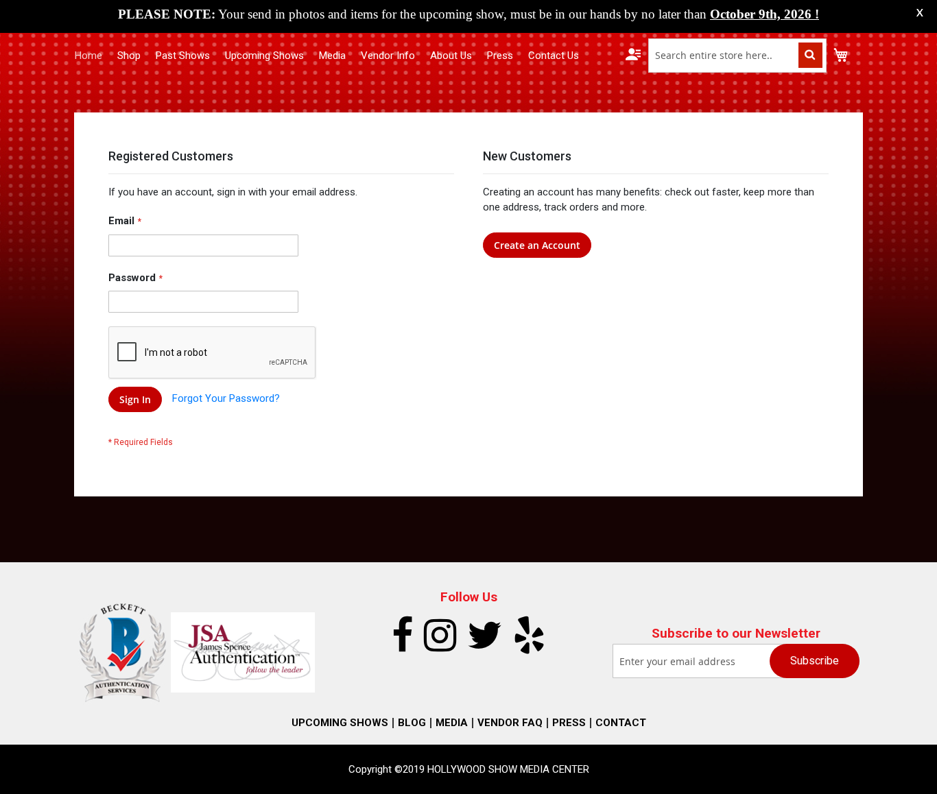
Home (88, 55)
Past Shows (183, 55)
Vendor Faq (510, 723)
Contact (620, 723)
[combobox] (737, 55)
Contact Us (553, 55)
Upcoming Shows (264, 55)
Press (500, 55)
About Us (451, 55)
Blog (412, 723)
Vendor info (388, 55)
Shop (129, 55)
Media (332, 55)
